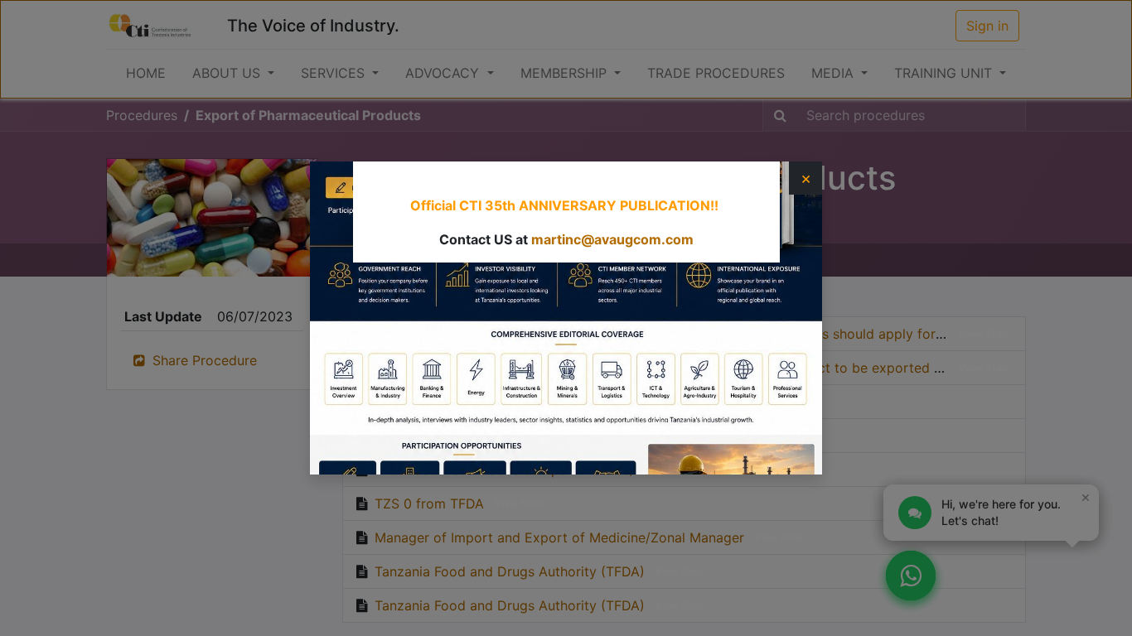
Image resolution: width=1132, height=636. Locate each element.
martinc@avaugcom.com (612, 239)
